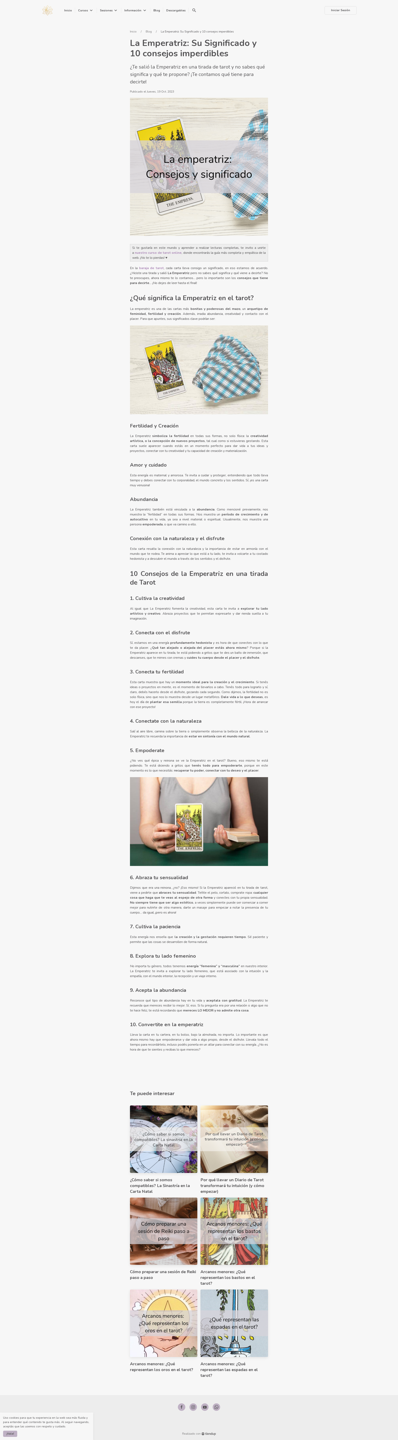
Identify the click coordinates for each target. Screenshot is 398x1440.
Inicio (133, 32)
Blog (149, 32)
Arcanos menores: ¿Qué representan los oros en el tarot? (161, 1367)
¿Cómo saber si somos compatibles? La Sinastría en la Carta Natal (160, 1185)
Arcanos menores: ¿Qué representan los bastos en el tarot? (227, 1277)
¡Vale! (10, 1434)
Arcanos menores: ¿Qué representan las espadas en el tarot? (229, 1369)
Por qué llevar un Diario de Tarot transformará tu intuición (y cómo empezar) (232, 1185)
